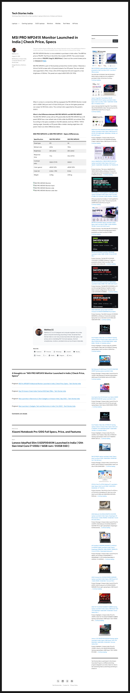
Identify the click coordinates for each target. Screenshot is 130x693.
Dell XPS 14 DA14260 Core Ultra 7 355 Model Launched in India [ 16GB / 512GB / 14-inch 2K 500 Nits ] (104, 254)
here (44, 61)
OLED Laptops (40, 23)
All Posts (75, 23)
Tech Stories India (22, 13)
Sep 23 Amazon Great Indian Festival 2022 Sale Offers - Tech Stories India (42, 391)
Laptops (14, 23)
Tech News (66, 23)
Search (93, 38)
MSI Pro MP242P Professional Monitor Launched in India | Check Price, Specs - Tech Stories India (50, 384)
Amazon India (22, 59)
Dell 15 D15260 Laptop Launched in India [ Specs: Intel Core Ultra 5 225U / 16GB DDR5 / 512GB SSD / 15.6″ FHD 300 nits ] (104, 458)
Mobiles (58, 23)
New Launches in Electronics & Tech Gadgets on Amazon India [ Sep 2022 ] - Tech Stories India (49, 399)
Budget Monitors (16, 65)
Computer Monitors (17, 60)
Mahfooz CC (49, 330)
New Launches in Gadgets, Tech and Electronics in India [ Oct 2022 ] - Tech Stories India (47, 406)
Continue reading (96, 80)
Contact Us (66, 685)
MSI (13, 67)
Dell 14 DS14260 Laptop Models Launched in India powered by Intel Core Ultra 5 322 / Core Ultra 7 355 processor (104, 70)
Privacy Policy (74, 685)
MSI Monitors (15, 59)
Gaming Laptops (27, 23)
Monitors (50, 23)
